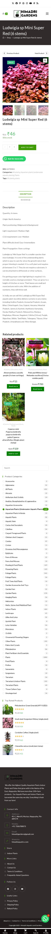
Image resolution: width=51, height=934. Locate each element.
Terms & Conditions (14, 871)
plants (17, 178)
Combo (8, 541)
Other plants (14, 369)
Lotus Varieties (11, 625)
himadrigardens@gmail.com (23, 834)
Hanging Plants (11, 597)
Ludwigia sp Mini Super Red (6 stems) (27, 38)
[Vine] (34, 3)
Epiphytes (9, 553)
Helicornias (9, 601)
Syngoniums (10, 673)
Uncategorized (11, 693)
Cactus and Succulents (14, 525)
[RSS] (37, 3)
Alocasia (8, 493)
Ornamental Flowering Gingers (17, 637)
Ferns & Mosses (11, 557)
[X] (13, 3)
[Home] (3, 38)
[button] (45, 60)
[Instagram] (27, 3)
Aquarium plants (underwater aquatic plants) (24, 509)
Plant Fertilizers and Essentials (17, 653)
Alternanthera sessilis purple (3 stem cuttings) (13, 374)
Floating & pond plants (35, 369)
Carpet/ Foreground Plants (15, 533)
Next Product (39, 53)
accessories (10, 481)
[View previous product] (4, 53)
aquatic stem (10, 521)
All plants (16, 172)
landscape (9, 613)
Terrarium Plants (11, 685)
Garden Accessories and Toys (16, 585)
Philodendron (10, 649)
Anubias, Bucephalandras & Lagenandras (20, 501)
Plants (17, 175)
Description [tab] (25, 194)
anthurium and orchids (14, 497)
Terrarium (9, 677)
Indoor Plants (10, 609)
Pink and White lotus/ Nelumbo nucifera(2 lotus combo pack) (38, 375)
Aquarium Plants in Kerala (15, 513)
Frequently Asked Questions (18, 875)
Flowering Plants (11, 569)
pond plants (10, 661)
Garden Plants (10, 593)
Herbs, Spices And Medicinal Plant (18, 605)
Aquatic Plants (10, 517)
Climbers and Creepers (14, 537)
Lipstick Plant (10, 621)
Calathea (8, 529)
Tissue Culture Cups (13, 689)
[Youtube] (31, 3)
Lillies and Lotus (11, 617)
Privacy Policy (12, 901)
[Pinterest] (20, 3)
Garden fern (10, 589)
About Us (10, 864)
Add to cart (27, 147)
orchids (8, 633)
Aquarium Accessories (13, 505)
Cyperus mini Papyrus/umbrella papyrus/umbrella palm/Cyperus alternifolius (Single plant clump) (13, 436)
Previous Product (13, 53)
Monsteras (9, 629)
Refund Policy (12, 909)
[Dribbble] (23, 3)
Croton (8, 545)
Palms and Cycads (12, 645)
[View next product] (47, 53)
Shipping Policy (13, 905)
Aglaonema (9, 485)
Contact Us (11, 868)
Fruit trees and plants (13, 581)
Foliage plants (10, 573)
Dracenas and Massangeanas (16, 549)
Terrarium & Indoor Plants (15, 681)
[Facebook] (16, 3)
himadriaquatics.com (20, 842)
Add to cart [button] (13, 454)
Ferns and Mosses (12, 561)
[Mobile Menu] (47, 14)
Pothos (8, 665)
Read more (13, 386)
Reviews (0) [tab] (25, 200)
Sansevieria (9, 669)
